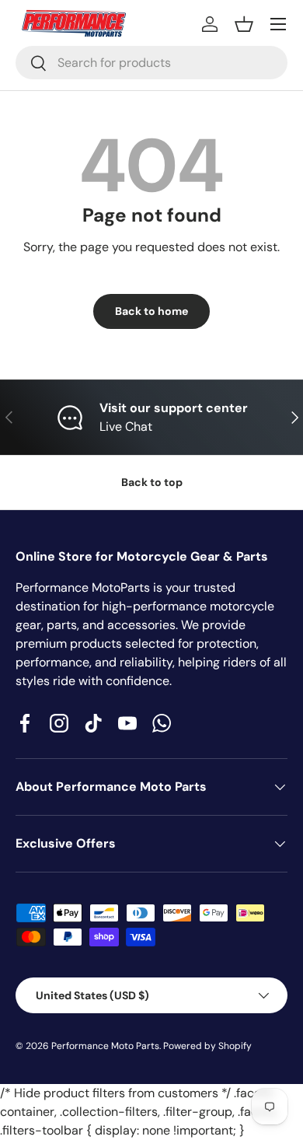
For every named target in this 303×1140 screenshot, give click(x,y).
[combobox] (151, 62)
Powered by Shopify (207, 1046)
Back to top (152, 482)
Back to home (151, 311)
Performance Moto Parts (105, 1046)
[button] (244, 24)
